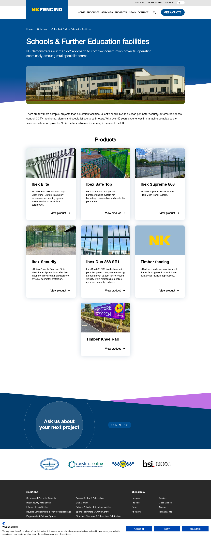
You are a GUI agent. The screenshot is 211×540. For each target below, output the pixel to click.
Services (163, 498)
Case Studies (165, 502)
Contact (162, 507)
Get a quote (172, 12)
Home (29, 29)
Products (136, 498)
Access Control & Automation (90, 498)
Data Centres (82, 502)
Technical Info (155, 3)
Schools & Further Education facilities (70, 29)
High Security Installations (38, 502)
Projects (135, 502)
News (134, 507)
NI (179, 3)
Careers (169, 3)
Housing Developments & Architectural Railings (48, 512)
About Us (139, 3)
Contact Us (119, 424)
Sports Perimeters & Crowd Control (92, 512)
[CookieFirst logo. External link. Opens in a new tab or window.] (3, 523)
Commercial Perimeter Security (41, 498)
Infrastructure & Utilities (37, 507)
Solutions (42, 29)
